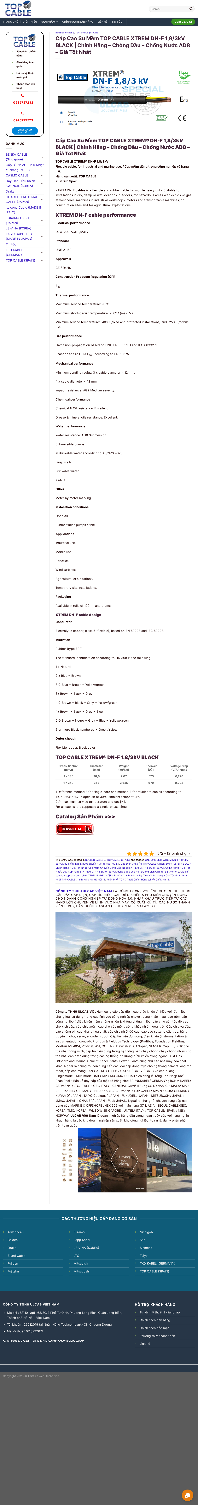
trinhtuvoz (52, 1376)
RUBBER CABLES (64, 32)
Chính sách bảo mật (154, 1328)
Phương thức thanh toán (157, 1336)
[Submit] (191, 9)
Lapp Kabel (82, 1240)
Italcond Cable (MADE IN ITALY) (24, 209)
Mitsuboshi (82, 1271)
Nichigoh (146, 1232)
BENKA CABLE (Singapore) (16, 157)
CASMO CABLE (17, 175)
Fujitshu (13, 1271)
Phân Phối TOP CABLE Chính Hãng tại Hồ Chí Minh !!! (138, 879)
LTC (76, 1256)
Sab (142, 1240)
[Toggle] (42, 157)
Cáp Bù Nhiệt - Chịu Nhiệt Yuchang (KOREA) (25, 167)
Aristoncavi (16, 1232)
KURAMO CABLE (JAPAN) (18, 220)
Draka (10, 191)
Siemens (146, 1248)
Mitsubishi (81, 1263)
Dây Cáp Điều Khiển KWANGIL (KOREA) (20, 183)
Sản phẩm (48, 21)
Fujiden (13, 1263)
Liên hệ (103, 21)
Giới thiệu (30, 21)
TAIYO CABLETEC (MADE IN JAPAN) (19, 236)
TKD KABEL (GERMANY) (15, 252)
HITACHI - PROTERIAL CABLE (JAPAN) (22, 199)
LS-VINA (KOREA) (18, 228)
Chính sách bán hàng (77, 21)
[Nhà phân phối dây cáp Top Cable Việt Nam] (29, 9)
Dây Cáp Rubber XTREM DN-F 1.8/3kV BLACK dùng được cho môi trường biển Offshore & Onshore (121, 871)
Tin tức (117, 21)
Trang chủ (10, 21)
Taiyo (144, 1256)
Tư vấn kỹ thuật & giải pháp (160, 1312)
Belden (13, 1240)
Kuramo (79, 1232)
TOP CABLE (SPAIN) (20, 260)
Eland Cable (16, 1256)
